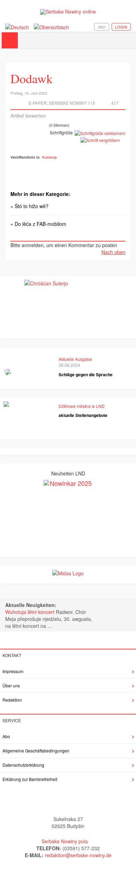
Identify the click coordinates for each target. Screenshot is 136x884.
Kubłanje (49, 157)
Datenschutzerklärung (23, 765)
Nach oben (113, 251)
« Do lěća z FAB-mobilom (38, 223)
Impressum (12, 671)
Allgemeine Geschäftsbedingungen (35, 750)
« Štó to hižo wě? (29, 206)
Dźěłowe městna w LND (82, 406)
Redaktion (12, 700)
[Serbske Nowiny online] (68, 12)
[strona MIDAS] (68, 572)
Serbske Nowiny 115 (72, 103)
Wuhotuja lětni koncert (30, 611)
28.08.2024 (69, 365)
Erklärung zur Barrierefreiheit (29, 779)
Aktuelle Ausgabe (75, 359)
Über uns (11, 685)
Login (121, 27)
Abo (102, 27)
